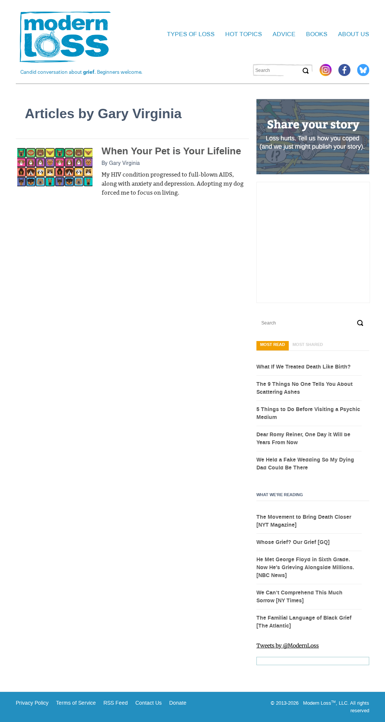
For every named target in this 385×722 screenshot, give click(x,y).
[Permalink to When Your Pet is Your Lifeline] (54, 166)
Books (316, 34)
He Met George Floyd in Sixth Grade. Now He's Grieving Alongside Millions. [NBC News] (305, 567)
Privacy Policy (32, 703)
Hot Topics (243, 34)
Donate (177, 703)
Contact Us (148, 703)
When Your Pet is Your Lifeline (171, 151)
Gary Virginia (124, 162)
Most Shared (308, 344)
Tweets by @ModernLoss (287, 645)
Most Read (272, 344)
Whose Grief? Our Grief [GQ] (293, 542)
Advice (284, 34)
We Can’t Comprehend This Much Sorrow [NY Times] (299, 597)
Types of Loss (191, 34)
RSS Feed (115, 703)
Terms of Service (75, 703)
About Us (353, 34)
